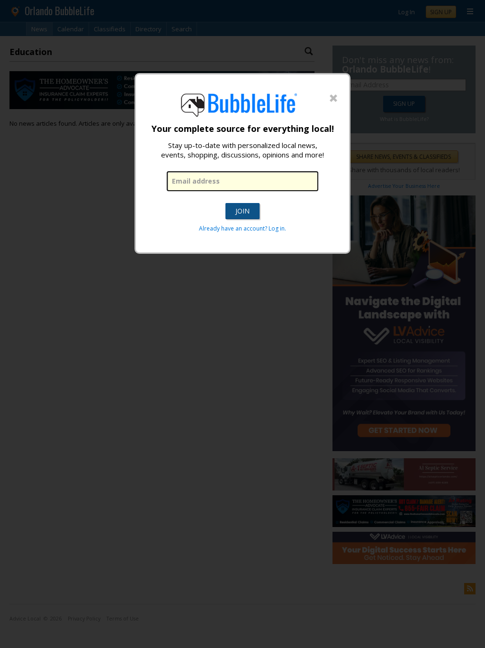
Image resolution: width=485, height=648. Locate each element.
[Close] (333, 98)
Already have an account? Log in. (242, 228)
